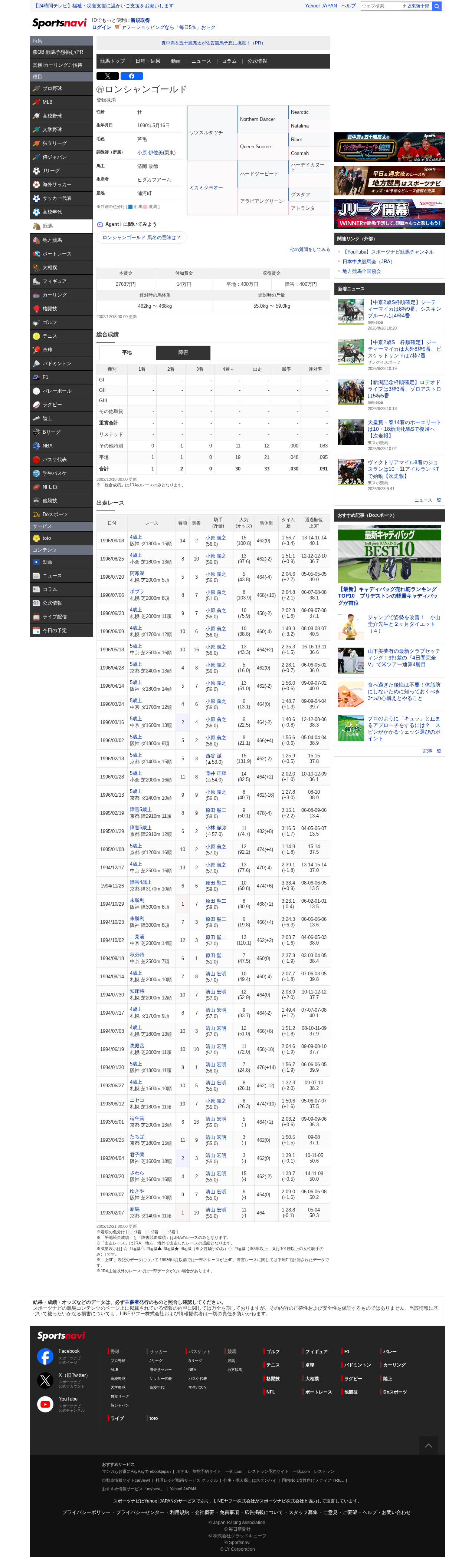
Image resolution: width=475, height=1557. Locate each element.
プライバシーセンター (140, 1512)
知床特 (137, 991)
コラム (229, 61)
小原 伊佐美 (150, 152)
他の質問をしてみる (310, 249)
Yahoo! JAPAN (321, 6)
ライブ (117, 1418)
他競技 (351, 1392)
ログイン (101, 27)
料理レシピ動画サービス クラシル (186, 1480)
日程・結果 (147, 61)
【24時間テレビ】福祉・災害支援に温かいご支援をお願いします (103, 6)
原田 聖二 (216, 810)
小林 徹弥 (216, 827)
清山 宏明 (216, 973)
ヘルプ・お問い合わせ (387, 1512)
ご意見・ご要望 (340, 1512)
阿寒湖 (137, 573)
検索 (437, 6)
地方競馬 (234, 1370)
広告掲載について (264, 1512)
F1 (347, 1351)
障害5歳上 (141, 809)
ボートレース (318, 1392)
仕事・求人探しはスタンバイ (249, 1480)
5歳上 (136, 646)
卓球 (309, 1365)
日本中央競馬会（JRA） (369, 261)
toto (154, 1418)
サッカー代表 (161, 1378)
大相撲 (312, 1378)
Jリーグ (156, 1361)
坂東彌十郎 (418, 6)
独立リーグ (120, 1396)
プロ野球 (118, 1361)
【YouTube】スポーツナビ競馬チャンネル (388, 252)
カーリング (394, 1365)
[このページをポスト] (107, 76)
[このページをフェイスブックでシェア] (132, 76)
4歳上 (136, 537)
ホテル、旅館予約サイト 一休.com (209, 1471)
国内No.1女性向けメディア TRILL (313, 1480)
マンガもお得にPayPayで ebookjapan (136, 1471)
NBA (192, 1370)
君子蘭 (137, 1154)
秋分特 (137, 955)
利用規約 (179, 1512)
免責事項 (229, 1512)
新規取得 (140, 20)
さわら (137, 1173)
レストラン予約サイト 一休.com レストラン (291, 1471)
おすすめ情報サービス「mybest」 (133, 1489)
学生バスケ (198, 1387)
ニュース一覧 (428, 500)
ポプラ (137, 591)
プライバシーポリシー (86, 1512)
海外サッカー (161, 1370)
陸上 (387, 1378)
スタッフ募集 (303, 1512)
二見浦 (137, 936)
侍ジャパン (120, 1405)
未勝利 (137, 900)
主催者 (132, 1302)
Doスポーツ (395, 1392)
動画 (176, 61)
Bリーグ (195, 1361)
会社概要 (204, 1512)
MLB (114, 1370)
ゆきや (137, 1191)
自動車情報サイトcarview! (126, 1480)
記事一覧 (432, 751)
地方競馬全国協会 (362, 271)
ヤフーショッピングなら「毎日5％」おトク (168, 27)
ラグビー (353, 1378)
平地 (127, 352)
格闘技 (273, 1378)
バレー (390, 1351)
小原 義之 (216, 538)
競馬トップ (112, 61)
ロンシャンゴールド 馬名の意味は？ (141, 237)
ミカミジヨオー (206, 187)
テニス (273, 1365)
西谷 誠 (214, 755)
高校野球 (118, 1378)
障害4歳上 (141, 882)
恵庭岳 (137, 1045)
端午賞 (137, 1118)
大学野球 (118, 1387)
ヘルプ (348, 6)
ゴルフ (273, 1351)
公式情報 (258, 61)
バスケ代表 (198, 1378)
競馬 (231, 1361)
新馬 (135, 1209)
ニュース (201, 61)
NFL (270, 1392)
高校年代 (157, 1387)
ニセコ (137, 1100)
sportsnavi (61, 1336)
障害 (183, 352)
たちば (137, 1136)
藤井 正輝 (216, 773)
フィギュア (316, 1351)
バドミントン (357, 1365)
